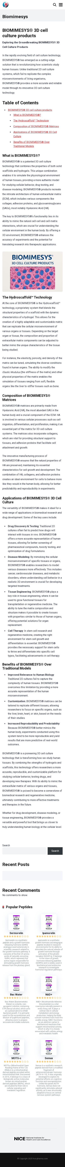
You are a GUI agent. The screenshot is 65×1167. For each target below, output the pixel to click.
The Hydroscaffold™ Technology (31, 120)
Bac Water (16, 994)
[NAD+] (49, 990)
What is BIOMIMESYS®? (27, 114)
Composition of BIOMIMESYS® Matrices (36, 126)
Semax (49, 1058)
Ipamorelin (48, 933)
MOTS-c (16, 1058)
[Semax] (49, 1054)
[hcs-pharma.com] (5, 4)
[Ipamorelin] (49, 929)
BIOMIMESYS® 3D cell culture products (30, 110)
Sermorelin (16, 933)
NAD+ (48, 994)
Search (6, 845)
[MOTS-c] (16, 1054)
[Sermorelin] (16, 929)
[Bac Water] (16, 990)
